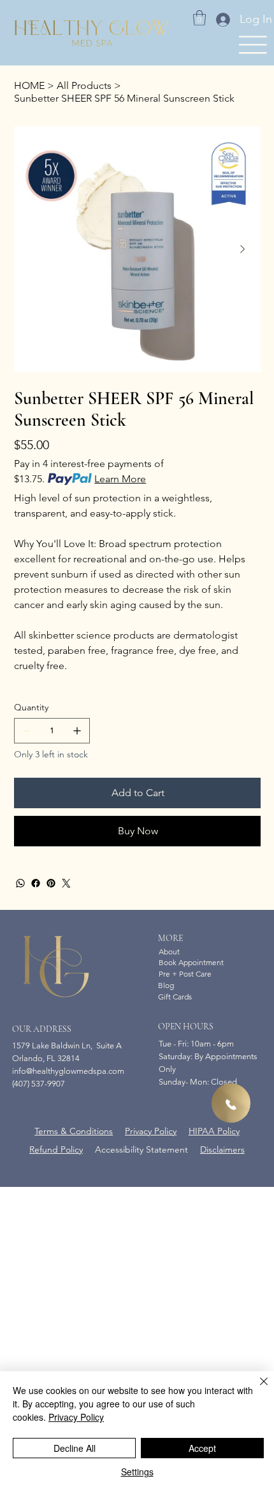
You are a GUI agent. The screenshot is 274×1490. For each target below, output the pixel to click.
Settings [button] (137, 1471)
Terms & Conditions (73, 1131)
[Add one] (77, 730)
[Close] (256, 1389)
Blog (166, 985)
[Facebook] (35, 883)
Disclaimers (222, 1149)
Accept (202, 1448)
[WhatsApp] (20, 883)
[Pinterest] (51, 883)
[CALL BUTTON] (231, 1103)
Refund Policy (56, 1149)
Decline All (75, 1448)
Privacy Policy (151, 1131)
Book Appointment (191, 962)
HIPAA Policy (214, 1131)
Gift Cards (175, 996)
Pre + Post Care (185, 974)
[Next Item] (243, 249)
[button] (199, 17)
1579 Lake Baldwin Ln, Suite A (67, 1045)
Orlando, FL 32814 (46, 1058)
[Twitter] (66, 883)
